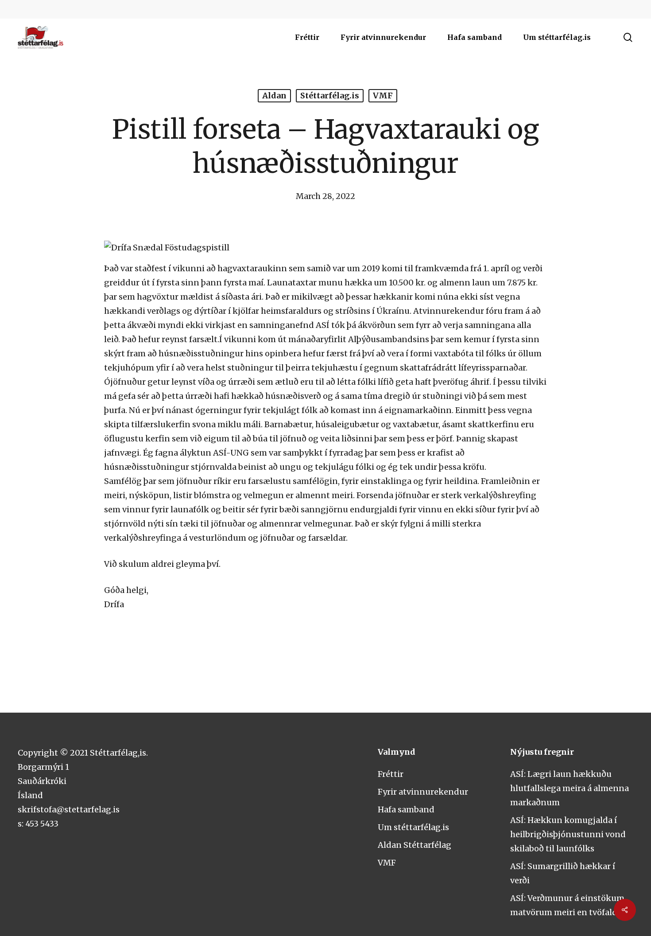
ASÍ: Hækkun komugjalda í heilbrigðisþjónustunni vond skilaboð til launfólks (568, 834)
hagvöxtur (157, 297)
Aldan (274, 95)
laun (481, 282)
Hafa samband (406, 809)
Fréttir (390, 774)
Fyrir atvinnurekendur (423, 792)
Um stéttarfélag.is (413, 827)
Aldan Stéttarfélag (414, 845)
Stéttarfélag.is (329, 95)
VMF (383, 95)
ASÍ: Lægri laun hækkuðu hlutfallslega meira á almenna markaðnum (569, 788)
